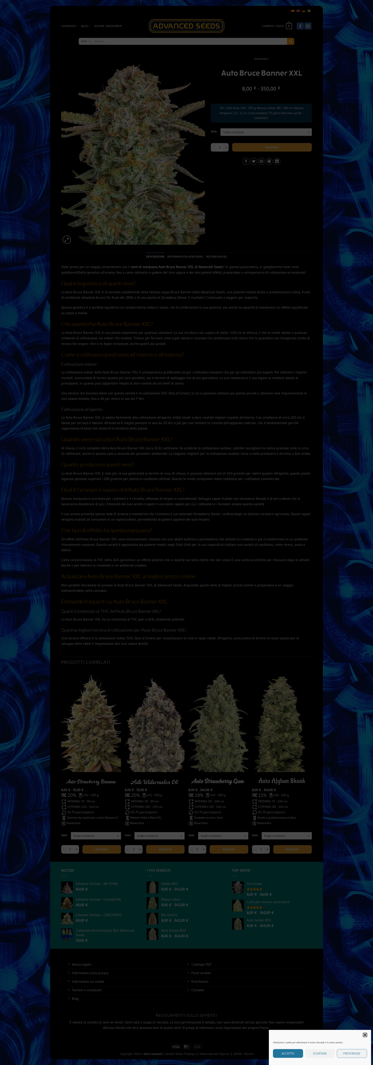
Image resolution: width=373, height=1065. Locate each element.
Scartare (320, 1053)
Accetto (288, 1053)
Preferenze (352, 1053)
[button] (365, 1035)
